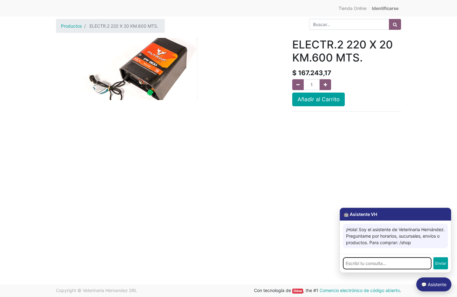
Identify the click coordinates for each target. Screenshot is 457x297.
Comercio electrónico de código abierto (360, 290)
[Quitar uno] (298, 84)
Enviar (440, 263)
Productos (71, 26)
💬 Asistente (433, 284)
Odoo (297, 291)
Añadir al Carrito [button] (318, 99)
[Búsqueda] (395, 24)
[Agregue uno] (325, 84)
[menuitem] (352, 8)
